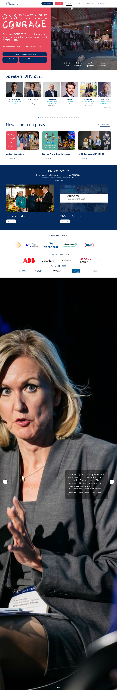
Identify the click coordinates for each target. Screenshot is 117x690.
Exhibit (69, 4)
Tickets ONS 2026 (10, 59)
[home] (12, 3)
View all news (105, 124)
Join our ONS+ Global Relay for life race (33, 60)
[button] (79, 4)
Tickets (59, 4)
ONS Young (100, 4)
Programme (47, 4)
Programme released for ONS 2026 (25, 54)
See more (11, 221)
